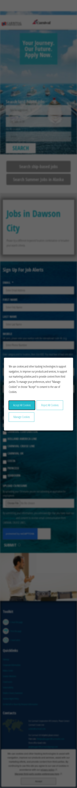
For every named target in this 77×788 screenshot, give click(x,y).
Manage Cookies (21, 417)
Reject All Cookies (49, 405)
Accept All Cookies (22, 405)
